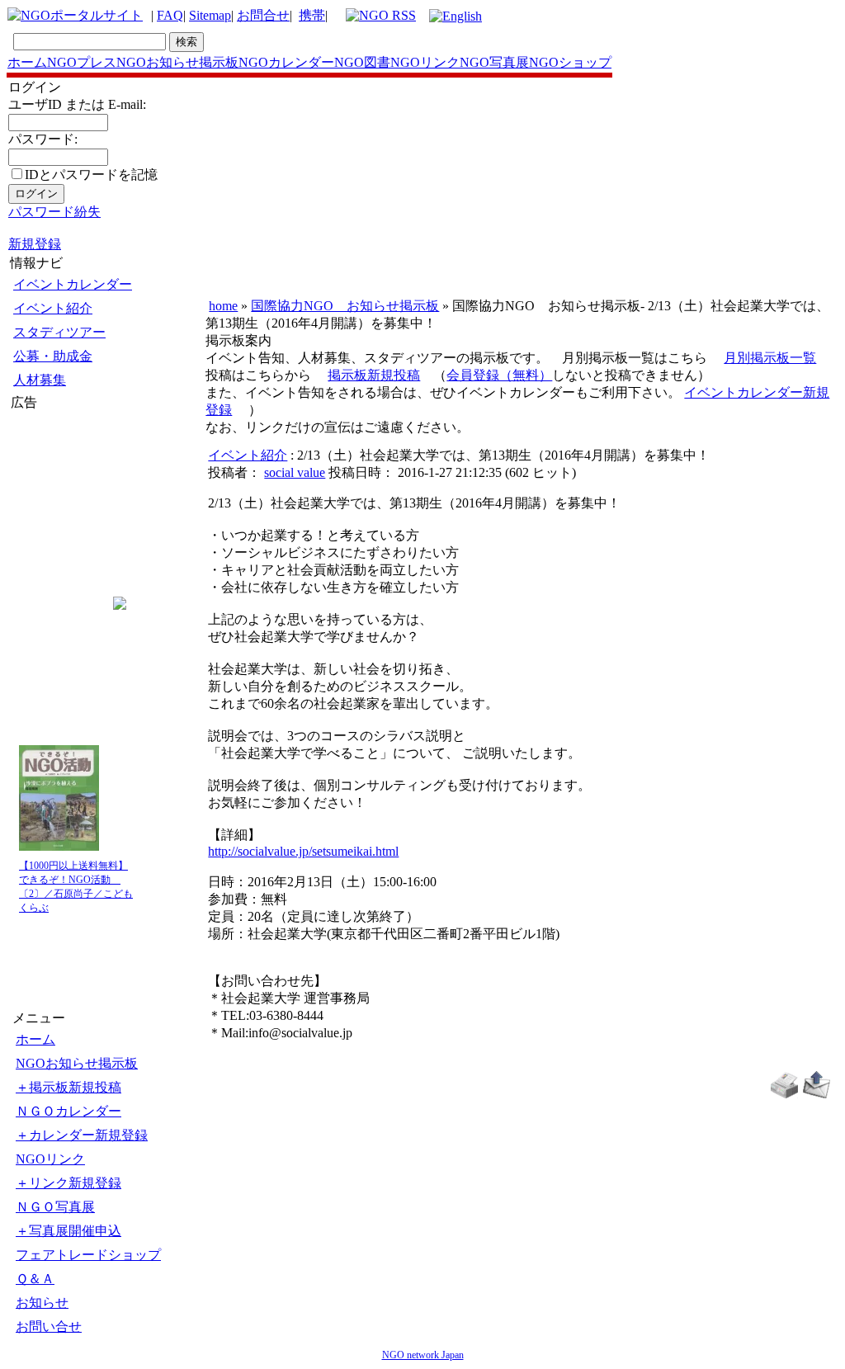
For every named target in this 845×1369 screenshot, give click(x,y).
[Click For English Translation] (455, 16)
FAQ (170, 15)
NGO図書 (362, 62)
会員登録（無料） (499, 375)
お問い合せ (49, 1326)
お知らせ (42, 1303)
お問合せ (263, 15)
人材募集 (39, 380)
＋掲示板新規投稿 (68, 1087)
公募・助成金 (52, 356)
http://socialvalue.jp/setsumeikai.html (303, 851)
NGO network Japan (423, 1355)
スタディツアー (59, 332)
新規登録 (34, 244)
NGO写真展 (494, 62)
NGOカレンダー (286, 62)
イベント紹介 (52, 308)
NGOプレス (81, 62)
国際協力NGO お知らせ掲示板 (345, 306)
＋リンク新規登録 (68, 1183)
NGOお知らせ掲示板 (177, 62)
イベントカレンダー (72, 284)
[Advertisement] (60, 511)
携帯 (312, 15)
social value (294, 472)
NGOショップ (570, 62)
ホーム (27, 62)
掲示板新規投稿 (374, 375)
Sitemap (210, 15)
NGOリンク (425, 62)
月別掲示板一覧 (770, 358)
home (223, 306)
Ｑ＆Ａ (35, 1279)
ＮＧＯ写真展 (55, 1207)
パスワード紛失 (54, 212)
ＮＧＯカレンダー (68, 1111)
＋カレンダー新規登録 (82, 1135)
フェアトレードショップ (88, 1255)
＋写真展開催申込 (68, 1231)
